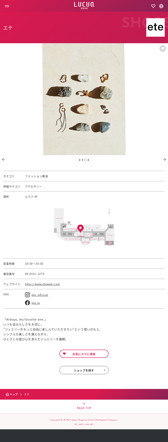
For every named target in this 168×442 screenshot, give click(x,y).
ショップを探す (84, 370)
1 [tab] (79, 160)
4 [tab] (88, 160)
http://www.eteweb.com (42, 284)
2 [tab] (82, 160)
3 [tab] (85, 160)
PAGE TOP (84, 408)
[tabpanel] (84, 99)
